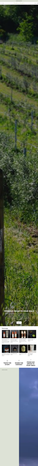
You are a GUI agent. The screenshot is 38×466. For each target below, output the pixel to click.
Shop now (19, 322)
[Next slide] (35, 334)
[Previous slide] (29, 334)
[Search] (3, 3)
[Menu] (1, 3)
